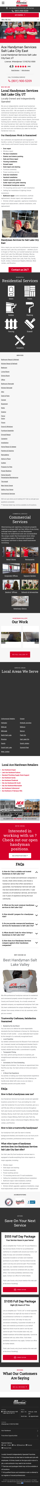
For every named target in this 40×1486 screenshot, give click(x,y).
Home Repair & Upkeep (8, 447)
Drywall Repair (6, 435)
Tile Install (4, 481)
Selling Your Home (7, 489)
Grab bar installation (10, 175)
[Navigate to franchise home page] (22, 3)
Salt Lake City (24, 739)
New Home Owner (7, 485)
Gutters (3, 463)
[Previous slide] (3, 641)
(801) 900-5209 (21, 11)
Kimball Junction (25, 723)
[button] (20, 873)
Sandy (3, 743)
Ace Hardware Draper (9, 770)
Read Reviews (15, 70)
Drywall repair (8, 164)
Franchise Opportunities (9, 1435)
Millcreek (4, 731)
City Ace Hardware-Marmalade (12, 786)
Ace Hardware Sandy (9, 778)
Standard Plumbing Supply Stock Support (15, 775)
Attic (2, 392)
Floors (3, 422)
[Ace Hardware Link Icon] (37, 1431)
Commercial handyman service (14, 185)
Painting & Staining (7, 451)
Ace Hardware (6, 1430)
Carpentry (4, 439)
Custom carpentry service (12, 180)
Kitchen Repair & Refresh (9, 364)
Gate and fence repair (10, 159)
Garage (3, 400)
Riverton (4, 739)
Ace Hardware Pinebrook (10, 780)
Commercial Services (8, 494)
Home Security (6, 475)
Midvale (3, 727)
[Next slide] (37, 641)
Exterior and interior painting (13, 156)
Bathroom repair (9, 196)
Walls (3, 408)
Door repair (7, 148)
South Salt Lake (6, 747)
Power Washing (6, 471)
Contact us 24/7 (20, 269)
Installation (4, 443)
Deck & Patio (5, 396)
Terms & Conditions (25, 1481)
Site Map (9, 1481)
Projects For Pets (6, 467)
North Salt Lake (6, 735)
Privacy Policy (16, 1481)
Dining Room (5, 376)
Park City (23, 735)
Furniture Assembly (7, 431)
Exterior (3, 412)
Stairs (3, 418)
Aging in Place (6, 459)
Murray (22, 731)
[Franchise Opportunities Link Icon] (37, 1436)
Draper (22, 719)
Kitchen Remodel (6, 388)
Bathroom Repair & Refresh (10, 360)
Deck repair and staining (11, 167)
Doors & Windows (7, 427)
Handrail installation (10, 177)
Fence (3, 416)
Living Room (5, 372)
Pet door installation (10, 154)
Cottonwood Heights (8, 719)
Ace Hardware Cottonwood (10, 788)
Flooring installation (10, 162)
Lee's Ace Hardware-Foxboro (11, 772)
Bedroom (4, 368)
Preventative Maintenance (9, 477)
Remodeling (5, 455)
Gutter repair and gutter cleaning (14, 183)
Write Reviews (26, 70)
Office (3, 380)
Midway (22, 727)
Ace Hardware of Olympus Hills (12, 791)
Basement (4, 404)
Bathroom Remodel (7, 384)
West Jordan (5, 752)
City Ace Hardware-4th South (11, 783)
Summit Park (24, 747)
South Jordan (24, 743)
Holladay (4, 723)
